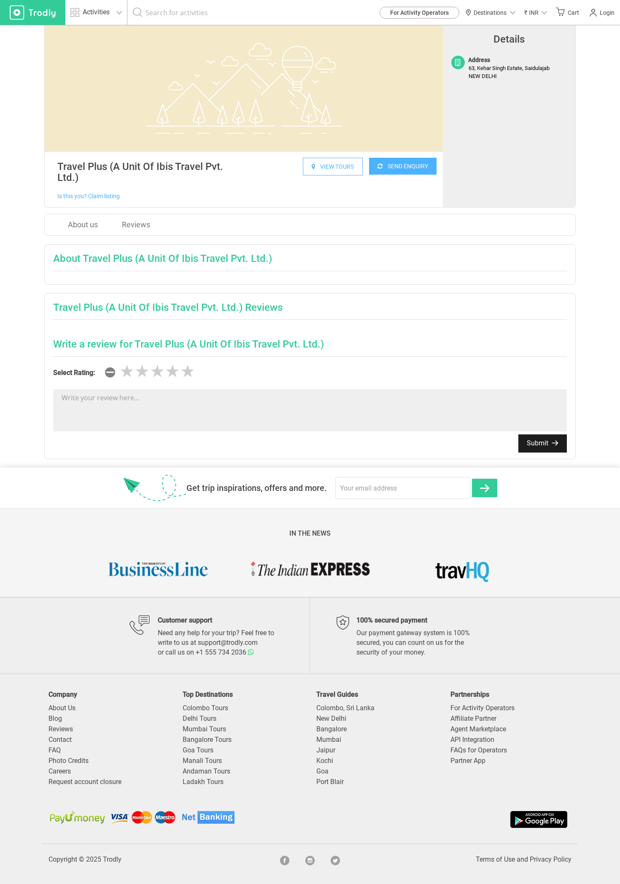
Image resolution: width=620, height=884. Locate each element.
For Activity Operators (419, 12)
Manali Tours (202, 761)
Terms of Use (495, 859)
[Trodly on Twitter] (335, 859)
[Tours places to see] (32, 12)
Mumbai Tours (204, 729)
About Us (62, 708)
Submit (538, 443)
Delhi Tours (199, 718)
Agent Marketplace (478, 729)
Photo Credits (69, 761)
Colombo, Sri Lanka (345, 708)
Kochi (324, 761)
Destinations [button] (490, 12)
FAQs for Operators (478, 750)
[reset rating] (110, 372)
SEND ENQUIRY (405, 166)
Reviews (136, 224)
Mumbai (328, 740)
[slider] (157, 371)
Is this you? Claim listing (88, 196)
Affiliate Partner (473, 718)
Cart (573, 12)
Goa (322, 771)
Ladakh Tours (203, 782)
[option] (244, 88)
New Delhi (331, 718)
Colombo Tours (205, 708)
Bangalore (331, 729)
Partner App (467, 761)
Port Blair (330, 782)
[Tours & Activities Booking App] (439, 819)
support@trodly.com (228, 643)
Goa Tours (198, 750)
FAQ (55, 750)
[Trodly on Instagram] (310, 859)
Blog (55, 718)
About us (83, 224)
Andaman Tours (206, 771)
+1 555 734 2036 (222, 652)
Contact (60, 740)
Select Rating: (74, 373)
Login (607, 12)
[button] (535, 12)
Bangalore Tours (207, 740)
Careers (60, 771)
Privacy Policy (550, 859)
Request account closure (85, 782)
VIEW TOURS (334, 166)
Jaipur (325, 750)
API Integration (472, 740)
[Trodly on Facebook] (284, 859)
